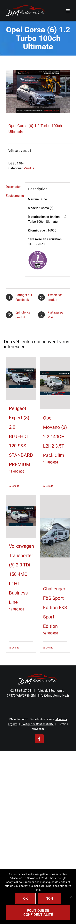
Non (49, 898)
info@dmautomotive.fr (53, 695)
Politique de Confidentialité (37, 724)
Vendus (29, 168)
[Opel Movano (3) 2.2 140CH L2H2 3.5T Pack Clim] (55, 383)
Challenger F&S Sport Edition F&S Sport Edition (55, 607)
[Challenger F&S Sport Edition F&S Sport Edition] (55, 537)
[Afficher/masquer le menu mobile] (68, 11)
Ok (25, 898)
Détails (15, 486)
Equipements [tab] (14, 196)
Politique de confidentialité (38, 912)
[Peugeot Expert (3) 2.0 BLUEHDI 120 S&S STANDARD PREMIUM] (21, 378)
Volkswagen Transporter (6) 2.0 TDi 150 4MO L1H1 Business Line (21, 574)
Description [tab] (13, 187)
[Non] (71, 897)
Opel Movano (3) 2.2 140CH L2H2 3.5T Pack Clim (55, 436)
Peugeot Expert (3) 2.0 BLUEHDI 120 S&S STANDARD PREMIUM (21, 436)
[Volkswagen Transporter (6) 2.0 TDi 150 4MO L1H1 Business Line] (21, 516)
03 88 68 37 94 (20, 691)
